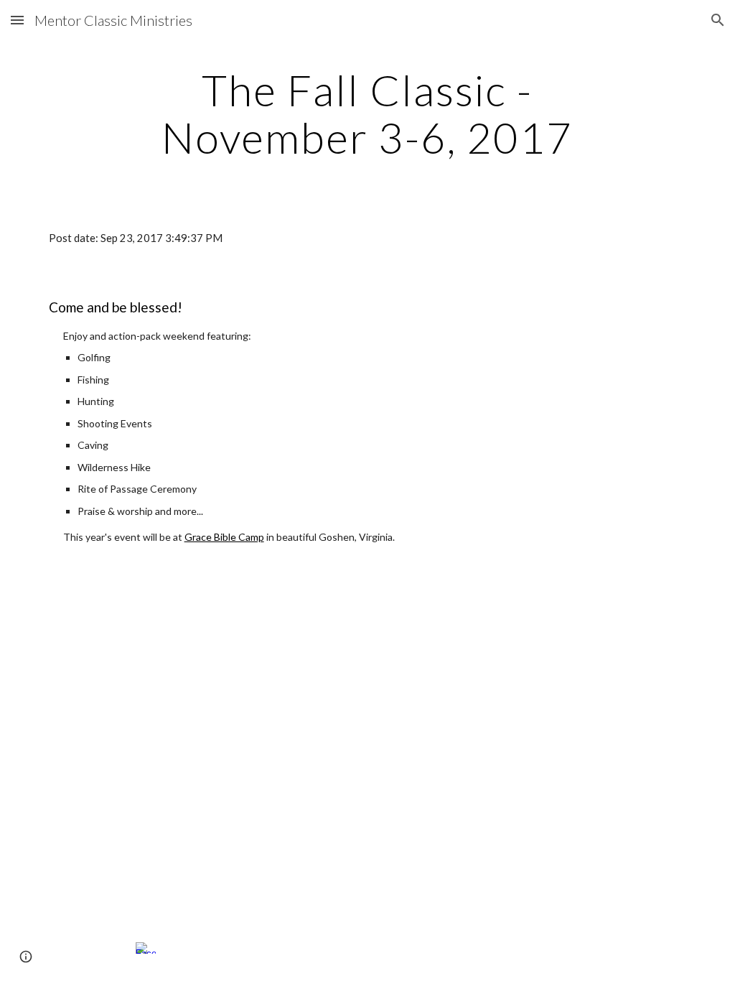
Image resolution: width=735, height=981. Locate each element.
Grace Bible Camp (224, 537)
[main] (367, 113)
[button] (17, 19)
